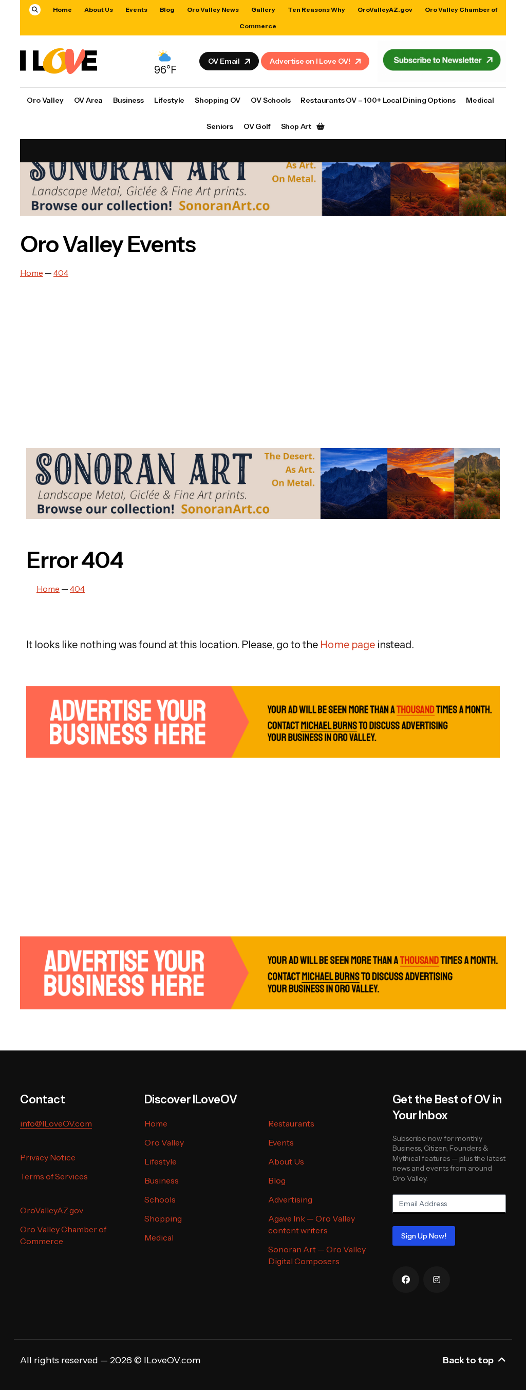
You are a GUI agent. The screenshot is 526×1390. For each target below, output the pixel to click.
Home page (347, 644)
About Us (98, 9)
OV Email (224, 61)
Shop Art (296, 126)
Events (136, 9)
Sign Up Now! (423, 1236)
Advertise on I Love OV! (310, 61)
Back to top (468, 1360)
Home (62, 9)
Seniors (219, 126)
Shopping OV (217, 100)
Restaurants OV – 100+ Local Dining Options (377, 100)
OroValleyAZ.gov (385, 9)
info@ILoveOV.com (56, 1123)
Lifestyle (169, 100)
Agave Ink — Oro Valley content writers (311, 1224)
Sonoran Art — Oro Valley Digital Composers (317, 1255)
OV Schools (270, 100)
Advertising (290, 1199)
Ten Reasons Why (316, 9)
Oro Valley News (213, 9)
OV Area (88, 100)
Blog (167, 9)
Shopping (163, 1218)
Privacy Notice (48, 1157)
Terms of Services (54, 1176)
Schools (160, 1199)
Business (128, 100)
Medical (480, 100)
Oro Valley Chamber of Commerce (63, 1235)
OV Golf (257, 126)
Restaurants (291, 1123)
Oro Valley (45, 100)
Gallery (263, 9)
